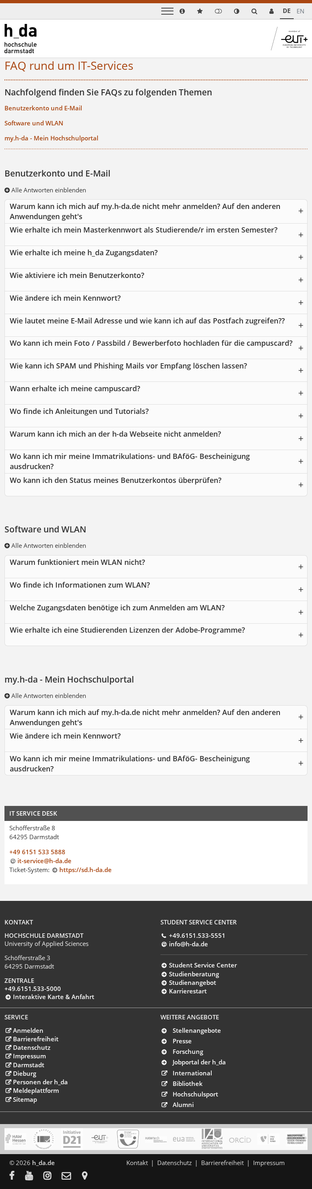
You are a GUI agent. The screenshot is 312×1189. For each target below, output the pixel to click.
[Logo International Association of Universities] (212, 1139)
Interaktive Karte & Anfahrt (53, 997)
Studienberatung (194, 974)
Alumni (183, 1105)
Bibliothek (188, 1083)
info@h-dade (188, 944)
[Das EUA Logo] (184, 1139)
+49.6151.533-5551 (197, 935)
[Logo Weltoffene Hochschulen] (297, 1139)
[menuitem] (17, 1176)
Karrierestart (187, 991)
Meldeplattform (35, 1090)
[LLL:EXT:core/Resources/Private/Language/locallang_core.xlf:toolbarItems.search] (254, 11)
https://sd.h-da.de (85, 870)
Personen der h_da (40, 1082)
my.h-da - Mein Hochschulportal (51, 138)
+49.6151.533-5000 (32, 988)
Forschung (188, 1051)
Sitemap (25, 1099)
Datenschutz (31, 1047)
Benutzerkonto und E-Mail (43, 108)
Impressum (29, 1056)
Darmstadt (28, 1065)
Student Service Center (202, 965)
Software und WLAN (33, 123)
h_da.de (43, 1163)
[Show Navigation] (167, 11)
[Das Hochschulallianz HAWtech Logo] (156, 1139)
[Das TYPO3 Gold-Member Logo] (268, 1139)
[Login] (218, 11)
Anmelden (28, 1030)
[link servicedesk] (271, 11)
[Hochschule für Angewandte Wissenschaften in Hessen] (15, 1139)
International (192, 1073)
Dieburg (24, 1073)
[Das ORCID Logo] (240, 1139)
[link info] (182, 11)
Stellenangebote (197, 1030)
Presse (182, 1041)
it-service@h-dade (44, 861)
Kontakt (137, 1163)
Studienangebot (192, 982)
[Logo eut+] (100, 1139)
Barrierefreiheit (35, 1039)
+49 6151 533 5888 (37, 852)
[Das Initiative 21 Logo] (72, 1139)
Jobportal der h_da (199, 1062)
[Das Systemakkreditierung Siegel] (43, 1139)
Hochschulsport (195, 1094)
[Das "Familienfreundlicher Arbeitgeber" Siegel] (128, 1139)
